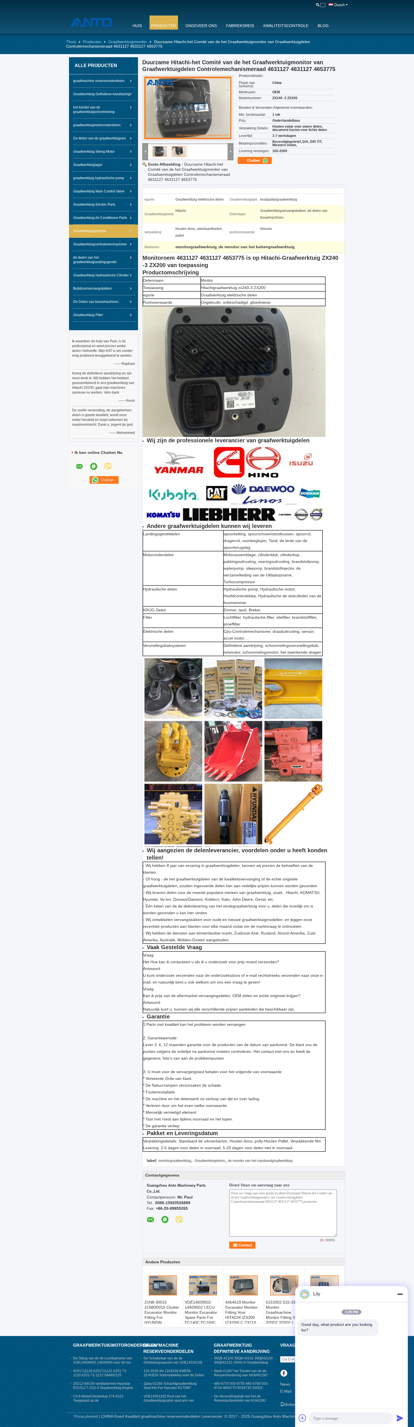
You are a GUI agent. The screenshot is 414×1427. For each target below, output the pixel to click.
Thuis (71, 41)
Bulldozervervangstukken (92, 288)
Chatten (254, 160)
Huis (137, 25)
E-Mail (285, 1391)
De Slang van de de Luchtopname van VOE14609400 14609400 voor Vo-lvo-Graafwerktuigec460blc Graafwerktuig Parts (102, 1364)
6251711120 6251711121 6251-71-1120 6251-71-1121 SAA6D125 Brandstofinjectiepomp (100, 1375)
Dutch (339, 5)
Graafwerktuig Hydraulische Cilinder (101, 275)
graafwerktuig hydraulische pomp (98, 178)
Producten (163, 25)
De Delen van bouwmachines (96, 302)
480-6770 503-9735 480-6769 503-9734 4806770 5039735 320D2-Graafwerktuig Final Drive (241, 1388)
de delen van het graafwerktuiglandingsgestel (95, 260)
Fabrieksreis (240, 25)
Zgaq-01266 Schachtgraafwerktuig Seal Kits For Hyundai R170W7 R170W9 (170, 1388)
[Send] (399, 1418)
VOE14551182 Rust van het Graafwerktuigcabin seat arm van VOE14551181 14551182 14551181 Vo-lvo (171, 1402)
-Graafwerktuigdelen (209, 1161)
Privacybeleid (86, 1416)
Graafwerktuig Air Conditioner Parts (100, 218)
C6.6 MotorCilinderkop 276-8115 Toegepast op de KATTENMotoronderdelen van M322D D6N (102, 1402)
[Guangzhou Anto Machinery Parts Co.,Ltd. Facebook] (283, 1374)
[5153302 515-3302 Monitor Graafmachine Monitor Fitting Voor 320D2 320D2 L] (284, 1285)
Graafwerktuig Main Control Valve (98, 191)
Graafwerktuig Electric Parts (94, 205)
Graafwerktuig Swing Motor (94, 152)
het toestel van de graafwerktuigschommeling (94, 109)
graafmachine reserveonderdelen (98, 81)
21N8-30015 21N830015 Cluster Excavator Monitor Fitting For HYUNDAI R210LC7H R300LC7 (161, 1317)
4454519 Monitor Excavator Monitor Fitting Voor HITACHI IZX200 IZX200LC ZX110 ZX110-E (241, 1315)
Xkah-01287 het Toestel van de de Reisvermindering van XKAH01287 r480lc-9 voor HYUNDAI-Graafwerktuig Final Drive (243, 1377)
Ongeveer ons (201, 25)
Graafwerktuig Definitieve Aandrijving (101, 94)
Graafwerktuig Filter (88, 315)
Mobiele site (295, 1404)
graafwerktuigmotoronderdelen (97, 125)
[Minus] (400, 1294)
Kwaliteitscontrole (285, 25)
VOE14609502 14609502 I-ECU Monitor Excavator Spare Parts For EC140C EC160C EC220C (201, 1315)
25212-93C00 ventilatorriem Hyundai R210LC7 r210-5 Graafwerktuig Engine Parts (103, 1388)
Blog (323, 25)
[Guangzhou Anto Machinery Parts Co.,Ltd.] (95, 22)
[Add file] (302, 1418)
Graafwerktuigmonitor (127, 41)
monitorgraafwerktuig (175, 1161)
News (285, 1384)
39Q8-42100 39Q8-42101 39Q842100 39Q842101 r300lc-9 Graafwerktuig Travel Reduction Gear (243, 1362)
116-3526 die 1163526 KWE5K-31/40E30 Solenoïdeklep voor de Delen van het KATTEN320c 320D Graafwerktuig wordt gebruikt (174, 1377)
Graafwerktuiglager (88, 165)
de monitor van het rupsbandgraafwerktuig (260, 1161)
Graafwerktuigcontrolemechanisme (100, 244)
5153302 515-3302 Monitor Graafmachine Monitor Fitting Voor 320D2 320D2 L (283, 1312)
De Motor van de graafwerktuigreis (99, 138)
